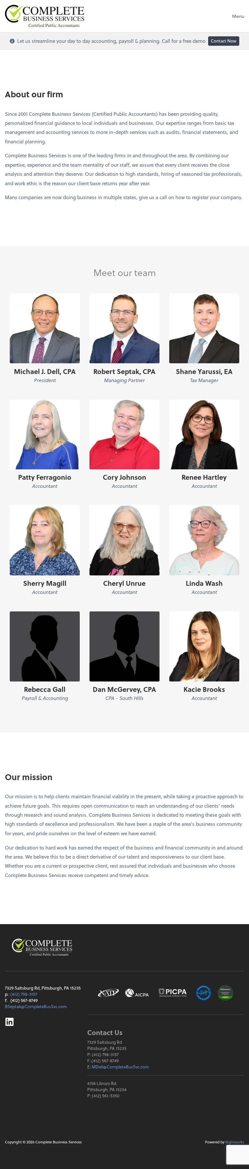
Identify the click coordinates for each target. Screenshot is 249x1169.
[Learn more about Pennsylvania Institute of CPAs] (172, 993)
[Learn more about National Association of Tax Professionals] (108, 993)
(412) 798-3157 (23, 994)
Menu (238, 16)
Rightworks (234, 1142)
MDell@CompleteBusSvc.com (120, 1067)
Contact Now (223, 41)
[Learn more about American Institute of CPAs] (137, 993)
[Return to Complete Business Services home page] (42, 947)
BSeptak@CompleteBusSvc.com (36, 1006)
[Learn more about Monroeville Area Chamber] (203, 993)
